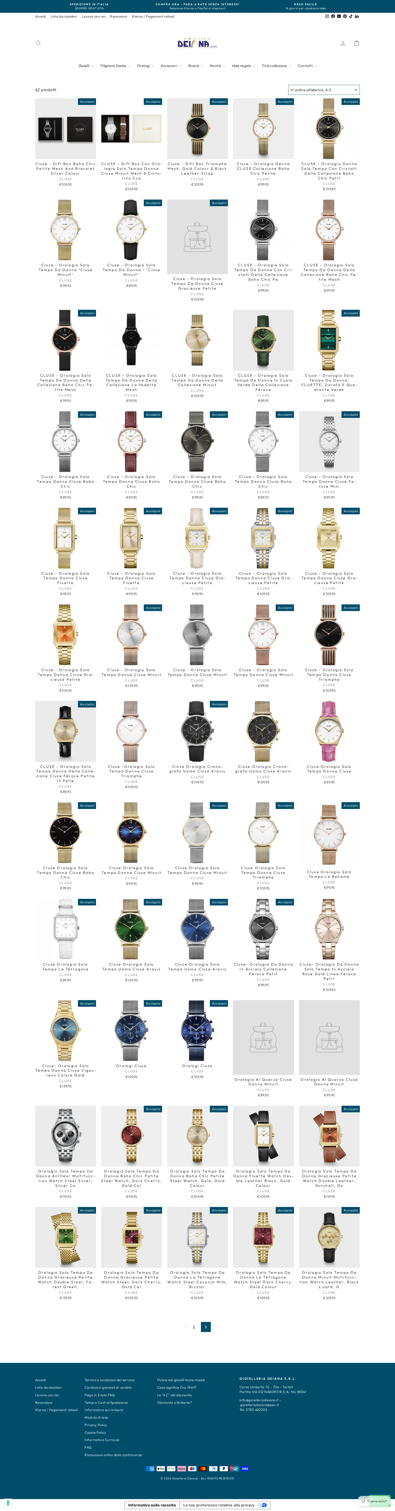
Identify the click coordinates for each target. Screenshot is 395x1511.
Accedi (40, 16)
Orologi (144, 65)
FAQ (88, 1447)
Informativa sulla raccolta (152, 1505)
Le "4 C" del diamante (174, 1395)
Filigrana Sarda (114, 65)
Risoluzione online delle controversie (113, 1455)
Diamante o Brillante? (174, 1402)
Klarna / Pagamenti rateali (153, 16)
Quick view (65, 154)
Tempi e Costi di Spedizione (106, 1402)
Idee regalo (242, 65)
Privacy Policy (96, 1425)
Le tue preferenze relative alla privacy (219, 1505)
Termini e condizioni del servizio (110, 1380)
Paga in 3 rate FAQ (100, 1395)
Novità (216, 65)
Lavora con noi (94, 16)
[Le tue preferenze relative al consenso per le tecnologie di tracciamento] (8, 1503)
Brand (194, 65)
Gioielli (84, 65)
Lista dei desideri (64, 16)
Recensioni (118, 16)
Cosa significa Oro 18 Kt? (177, 1387)
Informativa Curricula (102, 1440)
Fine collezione (275, 65)
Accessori (169, 65)
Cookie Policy (95, 1432)
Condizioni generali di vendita (108, 1387)
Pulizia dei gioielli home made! (181, 1380)
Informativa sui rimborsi (104, 1410)
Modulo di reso (96, 1417)
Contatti (305, 65)
